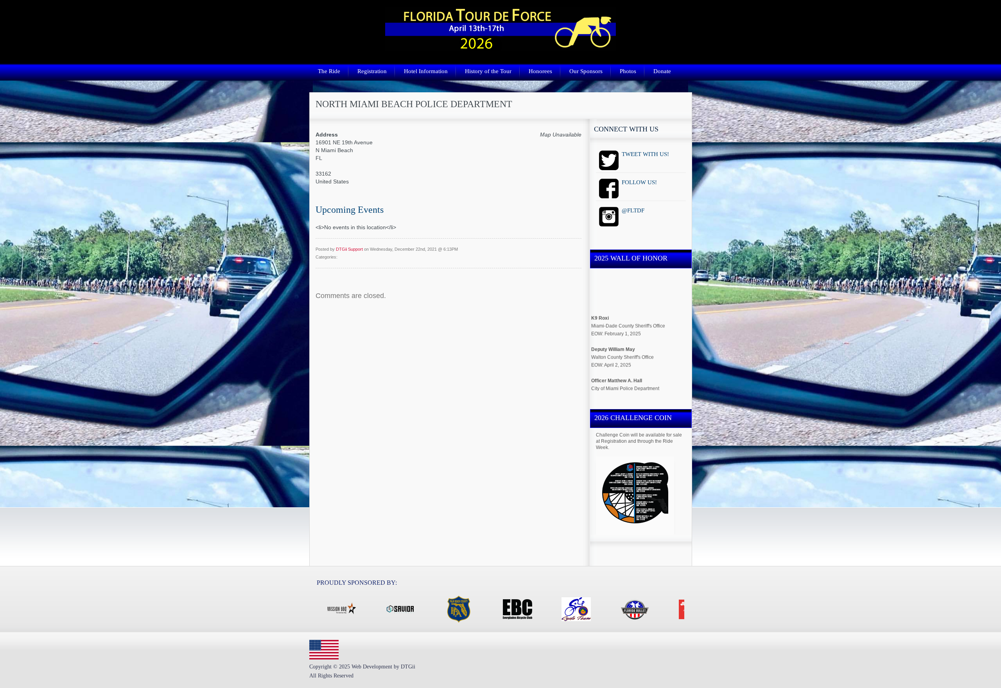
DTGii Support (349, 249)
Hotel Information (426, 71)
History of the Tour (488, 71)
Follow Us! (641, 190)
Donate (662, 71)
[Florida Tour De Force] (500, 47)
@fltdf (641, 218)
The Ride (329, 71)
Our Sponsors (586, 71)
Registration (372, 71)
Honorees (540, 71)
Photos (628, 71)
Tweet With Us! (641, 161)
